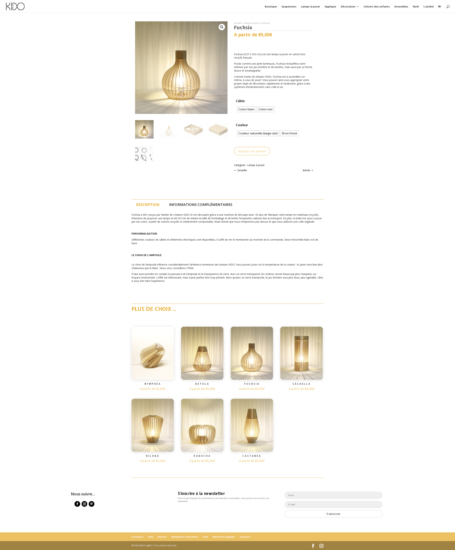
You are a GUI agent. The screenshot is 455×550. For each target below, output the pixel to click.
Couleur (242, 125)
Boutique (271, 6)
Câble (240, 101)
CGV (205, 536)
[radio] (246, 109)
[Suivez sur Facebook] (77, 504)
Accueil (238, 23)
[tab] (147, 205)
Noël (416, 6)
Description (147, 204)
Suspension (289, 6)
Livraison (137, 536)
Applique (330, 6)
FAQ (150, 536)
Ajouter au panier (252, 151)
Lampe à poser (310, 6)
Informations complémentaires (200, 204)
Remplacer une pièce (184, 536)
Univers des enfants (377, 6)
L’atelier (429, 6)
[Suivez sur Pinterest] (91, 504)
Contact (245, 536)
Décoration (348, 6)
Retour (162, 536)
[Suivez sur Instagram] (84, 504)
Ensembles (401, 6)
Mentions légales (224, 536)
